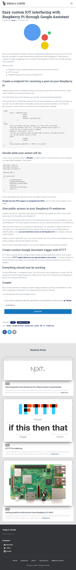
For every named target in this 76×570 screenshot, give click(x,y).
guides (36, 325)
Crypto (33, 560)
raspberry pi (50, 325)
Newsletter (9, 545)
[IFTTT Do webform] (38, 420)
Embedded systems (23, 322)
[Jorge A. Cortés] (14, 3)
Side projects (43, 560)
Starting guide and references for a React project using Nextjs (33, 387)
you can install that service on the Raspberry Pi (37, 232)
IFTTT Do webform (13, 448)
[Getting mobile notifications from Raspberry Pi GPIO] (38, 483)
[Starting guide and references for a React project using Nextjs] (38, 369)
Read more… (65, 392)
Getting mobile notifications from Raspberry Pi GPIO (29, 512)
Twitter (69, 300)
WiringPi (30, 158)
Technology (24, 560)
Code (13, 322)
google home (29, 325)
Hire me (15, 560)
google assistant (18, 325)
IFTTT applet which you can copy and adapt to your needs (34, 257)
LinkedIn (8, 551)
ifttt (41, 325)
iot (44, 325)
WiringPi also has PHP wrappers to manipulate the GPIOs (23, 201)
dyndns (9, 325)
